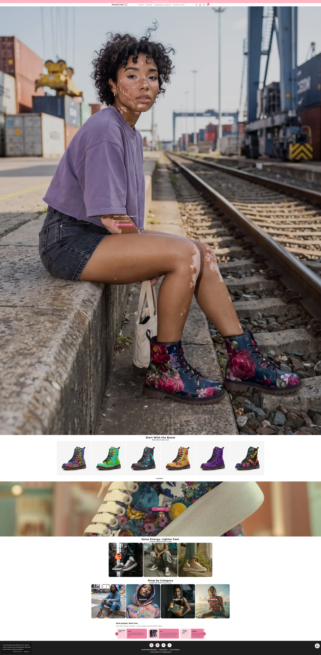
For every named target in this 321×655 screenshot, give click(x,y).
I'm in (161, 337)
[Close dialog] (171, 310)
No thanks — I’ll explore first (160, 343)
